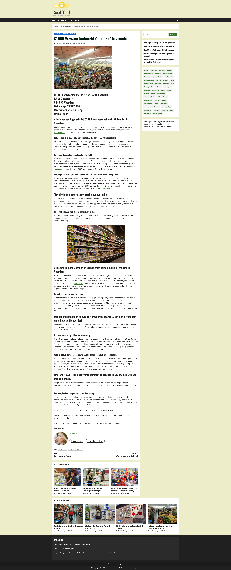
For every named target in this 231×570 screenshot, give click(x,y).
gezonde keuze (148, 83)
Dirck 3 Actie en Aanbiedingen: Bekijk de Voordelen (158, 50)
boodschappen (60, 169)
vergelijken (164, 110)
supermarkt (78, 283)
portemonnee (148, 100)
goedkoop (158, 83)
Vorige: (62, 454)
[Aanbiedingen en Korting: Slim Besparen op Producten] (68, 514)
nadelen (158, 97)
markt (153, 93)
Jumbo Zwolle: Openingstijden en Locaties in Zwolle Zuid (65, 489)
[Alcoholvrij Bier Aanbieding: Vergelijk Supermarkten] (100, 514)
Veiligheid (156, 110)
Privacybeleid (135, 568)
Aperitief (169, 70)
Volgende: (127, 454)
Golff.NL (119, 568)
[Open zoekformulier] (178, 20)
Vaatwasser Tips (166, 107)
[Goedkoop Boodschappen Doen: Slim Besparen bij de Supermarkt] (162, 514)
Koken (163, 90)
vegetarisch (147, 110)
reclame (163, 100)
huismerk (158, 87)
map (128, 568)
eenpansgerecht (149, 80)
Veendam (72, 33)
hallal (172, 83)
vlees (171, 110)
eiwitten (158, 80)
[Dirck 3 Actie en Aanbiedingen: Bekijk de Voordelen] (131, 514)
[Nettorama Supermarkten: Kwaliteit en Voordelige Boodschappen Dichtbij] (124, 477)
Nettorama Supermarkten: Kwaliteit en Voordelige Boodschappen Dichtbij (124, 489)
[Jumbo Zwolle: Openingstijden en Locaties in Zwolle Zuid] (67, 477)
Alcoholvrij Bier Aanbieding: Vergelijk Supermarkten (158, 46)
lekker (169, 90)
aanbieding (154, 70)
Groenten (166, 83)
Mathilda (58, 43)
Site (125, 568)
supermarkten (107, 188)
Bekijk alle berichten (95, 441)
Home (54, 20)
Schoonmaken (148, 103)
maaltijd (146, 93)
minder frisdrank (149, 97)
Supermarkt (62, 20)
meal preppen (161, 93)
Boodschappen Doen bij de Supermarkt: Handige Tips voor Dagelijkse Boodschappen (158, 60)
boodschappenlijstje (150, 77)
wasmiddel (147, 113)
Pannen (165, 97)
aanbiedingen (59, 132)
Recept (157, 100)
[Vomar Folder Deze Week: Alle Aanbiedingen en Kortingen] (96, 477)
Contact (77, 20)
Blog (70, 20)
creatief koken (169, 77)
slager (156, 103)
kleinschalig (155, 90)
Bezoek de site (76, 441)
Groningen (57, 33)
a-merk (146, 70)
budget (160, 77)
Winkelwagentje (157, 113)
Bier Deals (158, 73)
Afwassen (162, 70)
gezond (172, 80)
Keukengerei (167, 87)
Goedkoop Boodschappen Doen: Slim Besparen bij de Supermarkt (160, 527)
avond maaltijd (148, 73)
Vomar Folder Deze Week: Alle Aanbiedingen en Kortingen (92, 489)
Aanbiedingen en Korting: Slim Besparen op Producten (159, 43)
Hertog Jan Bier (149, 87)
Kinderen (147, 90)
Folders (165, 80)
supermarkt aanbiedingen (75, 449)
